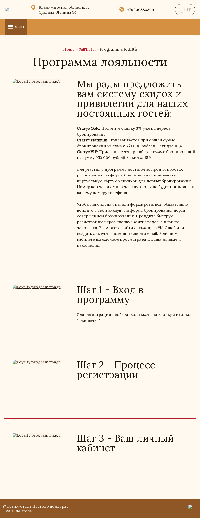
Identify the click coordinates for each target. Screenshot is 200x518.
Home (69, 49)
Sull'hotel (88, 49)
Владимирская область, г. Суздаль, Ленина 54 (64, 10)
